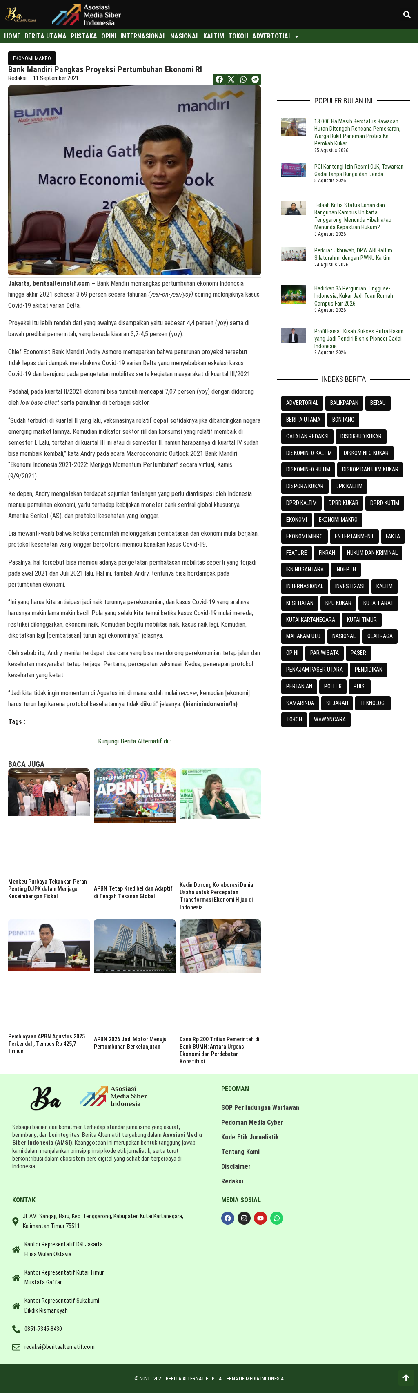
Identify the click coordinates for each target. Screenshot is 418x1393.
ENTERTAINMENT (354, 536)
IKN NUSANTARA (305, 569)
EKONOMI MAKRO (32, 58)
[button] (407, 14)
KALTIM (384, 586)
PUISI (360, 686)
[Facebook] (227, 1218)
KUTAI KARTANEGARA (310, 619)
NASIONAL (344, 636)
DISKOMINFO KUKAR (366, 453)
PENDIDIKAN (368, 669)
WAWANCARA (330, 719)
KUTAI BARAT (378, 603)
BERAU (378, 403)
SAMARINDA (300, 703)
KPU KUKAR (338, 603)
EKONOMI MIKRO (304, 536)
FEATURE (296, 552)
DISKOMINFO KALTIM (309, 453)
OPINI (292, 653)
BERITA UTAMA (303, 419)
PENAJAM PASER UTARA (314, 669)
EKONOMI (296, 519)
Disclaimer (236, 1166)
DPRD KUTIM (384, 503)
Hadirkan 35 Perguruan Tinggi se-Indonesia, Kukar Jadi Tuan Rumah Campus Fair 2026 (353, 295)
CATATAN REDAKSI (307, 436)
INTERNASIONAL (304, 586)
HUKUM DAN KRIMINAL (372, 552)
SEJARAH (337, 703)
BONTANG (343, 419)
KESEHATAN (300, 603)
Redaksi (232, 1181)
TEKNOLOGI (373, 703)
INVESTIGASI (350, 586)
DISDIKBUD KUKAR (361, 436)
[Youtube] (260, 1218)
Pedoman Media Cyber (252, 1122)
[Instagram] (244, 1218)
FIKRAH (327, 552)
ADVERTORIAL (302, 403)
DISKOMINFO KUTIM (308, 469)
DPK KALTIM (349, 486)
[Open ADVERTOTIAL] (296, 36)
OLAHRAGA (380, 636)
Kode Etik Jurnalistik (250, 1137)
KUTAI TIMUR (362, 619)
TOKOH (294, 719)
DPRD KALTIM (301, 503)
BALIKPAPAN (344, 403)
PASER (358, 653)
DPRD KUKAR (343, 503)
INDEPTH (346, 569)
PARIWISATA (324, 653)
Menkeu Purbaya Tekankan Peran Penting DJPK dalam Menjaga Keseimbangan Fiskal (47, 889)
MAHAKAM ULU (303, 636)
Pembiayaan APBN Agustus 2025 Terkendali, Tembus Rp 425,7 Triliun (46, 1043)
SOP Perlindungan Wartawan (260, 1108)
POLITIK (333, 686)
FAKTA (393, 536)
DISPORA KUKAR (305, 486)
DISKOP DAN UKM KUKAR (370, 469)
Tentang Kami (240, 1152)
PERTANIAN (299, 686)
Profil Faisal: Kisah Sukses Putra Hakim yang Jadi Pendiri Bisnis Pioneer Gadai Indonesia (359, 338)
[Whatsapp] (276, 1218)
